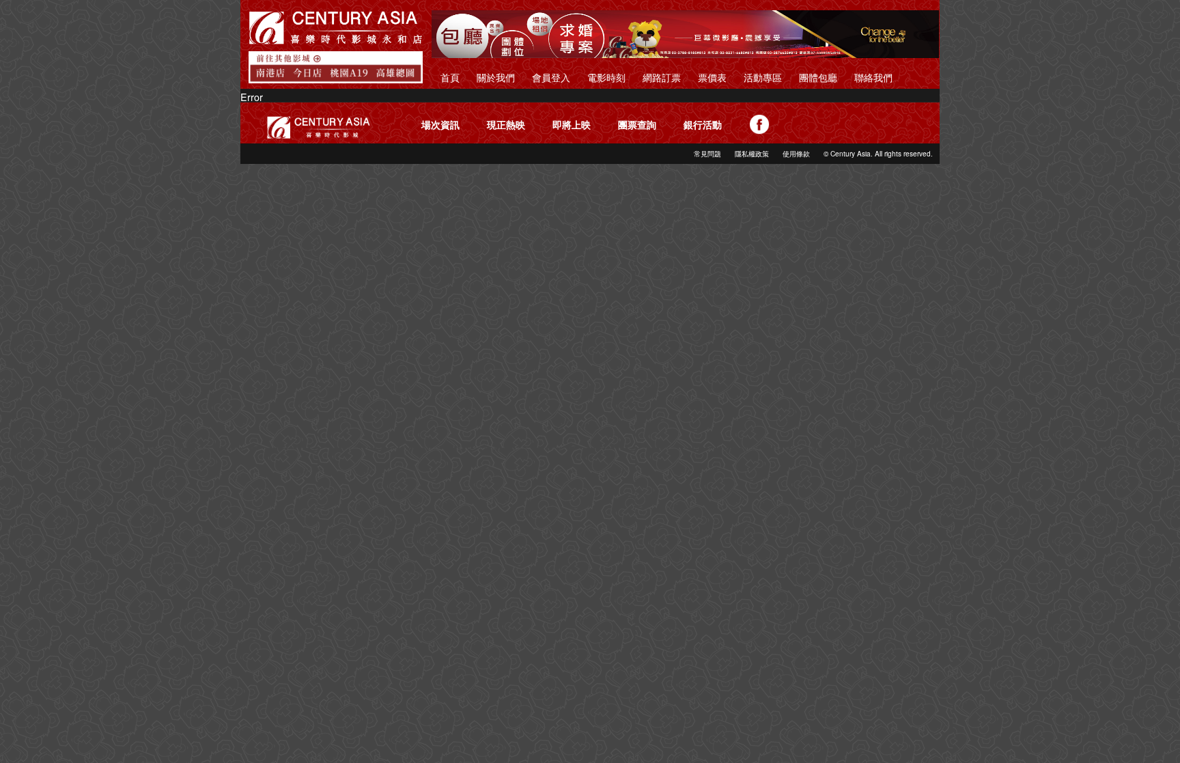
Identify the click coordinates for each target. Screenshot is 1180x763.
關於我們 (496, 77)
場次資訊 (440, 124)
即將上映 (571, 124)
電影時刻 (606, 77)
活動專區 (763, 77)
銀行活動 (703, 124)
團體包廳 (818, 77)
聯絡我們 (873, 77)
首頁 (450, 77)
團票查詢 (637, 124)
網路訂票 (662, 77)
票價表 (712, 77)
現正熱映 (506, 124)
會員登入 (551, 77)
